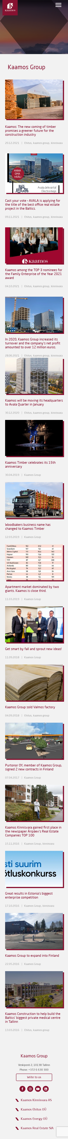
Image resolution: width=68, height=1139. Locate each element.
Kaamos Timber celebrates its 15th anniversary (30, 464)
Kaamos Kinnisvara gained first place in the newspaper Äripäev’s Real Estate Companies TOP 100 (33, 831)
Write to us (34, 1077)
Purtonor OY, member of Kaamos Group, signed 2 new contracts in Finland (33, 767)
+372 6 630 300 (38, 1070)
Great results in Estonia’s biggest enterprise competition (29, 895)
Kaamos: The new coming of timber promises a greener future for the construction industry (30, 131)
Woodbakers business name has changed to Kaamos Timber (28, 527)
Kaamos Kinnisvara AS (36, 1100)
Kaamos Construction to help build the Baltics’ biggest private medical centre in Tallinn (32, 1018)
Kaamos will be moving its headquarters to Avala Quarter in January (34, 402)
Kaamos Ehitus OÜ (33, 1109)
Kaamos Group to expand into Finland (32, 956)
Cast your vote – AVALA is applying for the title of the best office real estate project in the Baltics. (32, 204)
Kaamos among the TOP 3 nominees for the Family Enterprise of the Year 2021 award (33, 274)
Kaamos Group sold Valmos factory (30, 707)
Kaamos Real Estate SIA (37, 1128)
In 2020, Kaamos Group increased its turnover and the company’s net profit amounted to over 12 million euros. (32, 343)
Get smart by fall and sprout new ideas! (33, 649)
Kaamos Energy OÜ (34, 1118)
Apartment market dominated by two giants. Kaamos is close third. (32, 589)
